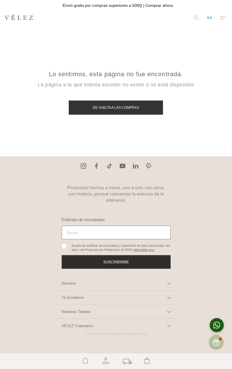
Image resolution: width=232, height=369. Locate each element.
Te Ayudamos (73, 297)
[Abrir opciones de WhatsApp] (217, 325)
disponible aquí (144, 249)
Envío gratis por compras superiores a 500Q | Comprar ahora (116, 5)
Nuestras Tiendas (76, 312)
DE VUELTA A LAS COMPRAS (116, 108)
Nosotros (69, 283)
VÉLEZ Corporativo (77, 326)
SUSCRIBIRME (116, 262)
